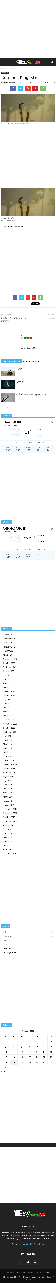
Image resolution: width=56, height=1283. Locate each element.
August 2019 (8, 776)
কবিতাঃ (5, 940)
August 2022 (8, 671)
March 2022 (8, 687)
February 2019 (9, 801)
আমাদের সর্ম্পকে (21, 1272)
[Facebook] (20, 1262)
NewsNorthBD (9, 82)
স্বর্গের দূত (20, 381)
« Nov (4, 1071)
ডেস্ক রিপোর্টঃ (7, 936)
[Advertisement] (28, 29)
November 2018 (10, 813)
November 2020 (10, 724)
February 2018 (9, 849)
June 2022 (7, 679)
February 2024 (9, 646)
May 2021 (7, 707)
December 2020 (10, 719)
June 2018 (7, 833)
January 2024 (8, 651)
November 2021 (10, 691)
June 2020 (7, 740)
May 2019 (7, 788)
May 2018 (7, 837)
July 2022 (7, 675)
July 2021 (7, 699)
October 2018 (9, 817)
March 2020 (8, 752)
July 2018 (7, 829)
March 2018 (8, 845)
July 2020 (7, 736)
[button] (52, 62)
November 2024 (10, 634)
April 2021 (7, 711)
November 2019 (10, 764)
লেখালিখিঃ (6, 944)
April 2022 (7, 683)
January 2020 (8, 760)
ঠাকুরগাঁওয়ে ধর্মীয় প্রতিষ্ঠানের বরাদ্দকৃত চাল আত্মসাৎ (13, 319)
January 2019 (8, 805)
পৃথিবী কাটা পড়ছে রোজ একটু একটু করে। (31, 394)
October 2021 (9, 695)
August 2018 (8, 825)
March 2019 (8, 797)
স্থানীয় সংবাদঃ (7, 932)
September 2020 (10, 732)
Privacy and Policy (42, 1272)
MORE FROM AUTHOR (32, 361)
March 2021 (8, 715)
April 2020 (7, 748)
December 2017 (10, 853)
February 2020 (9, 756)
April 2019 (7, 792)
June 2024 (7, 642)
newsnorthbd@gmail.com (33, 1244)
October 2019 (9, 768)
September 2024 (10, 638)
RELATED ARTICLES (11, 361)
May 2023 (7, 655)
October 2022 (9, 663)
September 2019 (10, 772)
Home (3, 68)
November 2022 (10, 659)
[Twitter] (28, 1262)
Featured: (7, 948)
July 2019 (7, 780)
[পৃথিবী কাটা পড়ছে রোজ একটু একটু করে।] (8, 397)
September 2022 (10, 667)
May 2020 (7, 744)
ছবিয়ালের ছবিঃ (12, 68)
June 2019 (7, 784)
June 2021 (7, 703)
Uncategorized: (9, 952)
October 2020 (9, 728)
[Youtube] (35, 1262)
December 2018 (10, 809)
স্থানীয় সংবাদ (10, 1272)
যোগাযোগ (30, 1272)
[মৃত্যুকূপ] (8, 371)
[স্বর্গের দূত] (8, 384)
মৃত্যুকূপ (52, 318)
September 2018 (10, 821)
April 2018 (7, 841)
